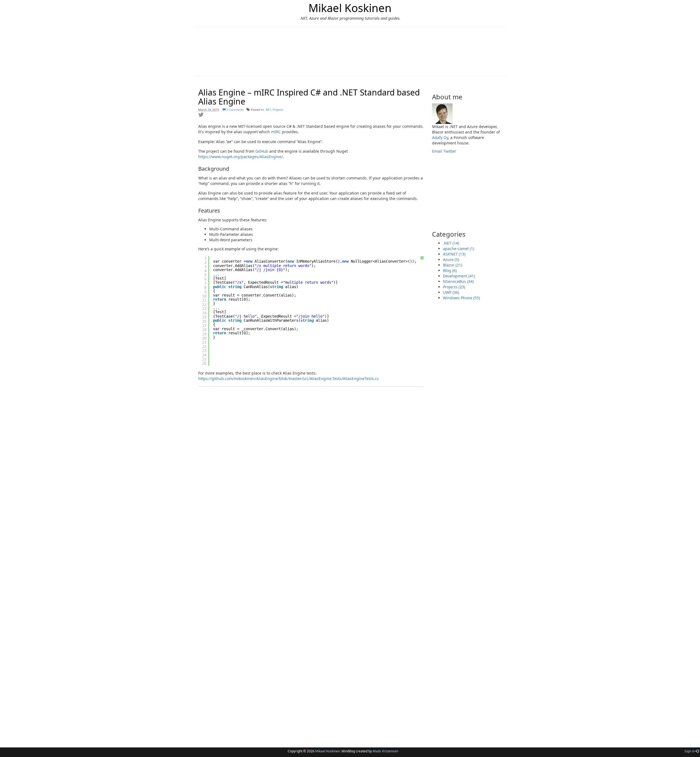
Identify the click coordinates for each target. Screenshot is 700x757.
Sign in (689, 751)
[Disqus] (311, 506)
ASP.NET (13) (454, 254)
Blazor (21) (452, 265)
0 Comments (235, 110)
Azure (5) (451, 259)
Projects (278, 110)
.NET (268, 110)
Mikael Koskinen (350, 7)
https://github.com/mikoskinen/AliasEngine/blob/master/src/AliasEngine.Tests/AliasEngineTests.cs (288, 378)
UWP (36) (451, 292)
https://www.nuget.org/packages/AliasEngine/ (240, 156)
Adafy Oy (440, 137)
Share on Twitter (201, 114)
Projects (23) (454, 286)
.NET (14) (451, 243)
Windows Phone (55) (461, 297)
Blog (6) (450, 270)
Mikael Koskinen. (328, 751)
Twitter (449, 151)
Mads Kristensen (385, 751)
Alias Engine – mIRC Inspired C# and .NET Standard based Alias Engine (309, 97)
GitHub (261, 151)
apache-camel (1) (458, 248)
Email (437, 151)
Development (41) (459, 276)
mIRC (276, 131)
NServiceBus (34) (458, 281)
